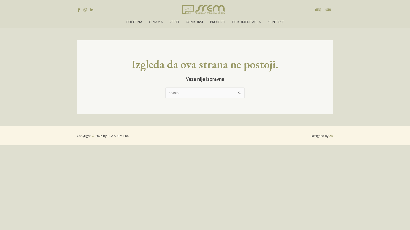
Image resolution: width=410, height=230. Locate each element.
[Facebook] (79, 10)
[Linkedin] (92, 10)
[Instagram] (85, 10)
